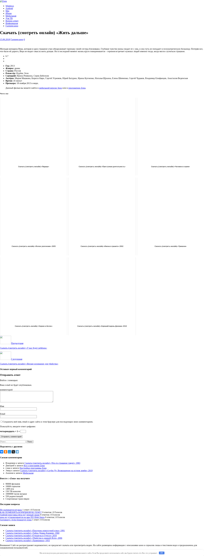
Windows (10, 6)
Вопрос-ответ (12, 21)
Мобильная (11, 16)
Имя (2, 406)
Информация (12, 23)
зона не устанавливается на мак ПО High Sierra (22, 517)
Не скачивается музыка (11, 510)
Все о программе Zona (34, 465)
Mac (7, 11)
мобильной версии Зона (50, 88)
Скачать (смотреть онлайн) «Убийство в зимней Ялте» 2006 (34, 538)
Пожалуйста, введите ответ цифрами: (18, 426)
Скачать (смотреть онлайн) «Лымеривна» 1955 (28, 540)
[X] (13, 451)
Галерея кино (12, 26)
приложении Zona (76, 88)
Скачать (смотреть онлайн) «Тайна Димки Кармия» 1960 (32, 533)
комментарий (6, 390)
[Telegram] (17, 451)
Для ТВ (9, 18)
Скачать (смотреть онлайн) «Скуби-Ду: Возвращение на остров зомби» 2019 (56, 470)
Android (9, 8)
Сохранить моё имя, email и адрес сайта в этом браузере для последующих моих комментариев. (48, 422)
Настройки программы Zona (33, 468)
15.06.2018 (5, 39)
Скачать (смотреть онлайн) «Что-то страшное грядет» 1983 (52, 463)
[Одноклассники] (5, 451)
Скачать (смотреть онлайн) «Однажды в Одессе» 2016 (31, 535)
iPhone (9, 13)
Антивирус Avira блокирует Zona (16, 520)
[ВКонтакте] (1, 451)
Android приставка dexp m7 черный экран (20, 515)
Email (2, 414)
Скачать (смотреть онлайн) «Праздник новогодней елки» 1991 (35, 530)
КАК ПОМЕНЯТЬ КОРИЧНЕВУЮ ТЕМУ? (21, 512)
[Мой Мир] (9, 451)
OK (161, 553)
